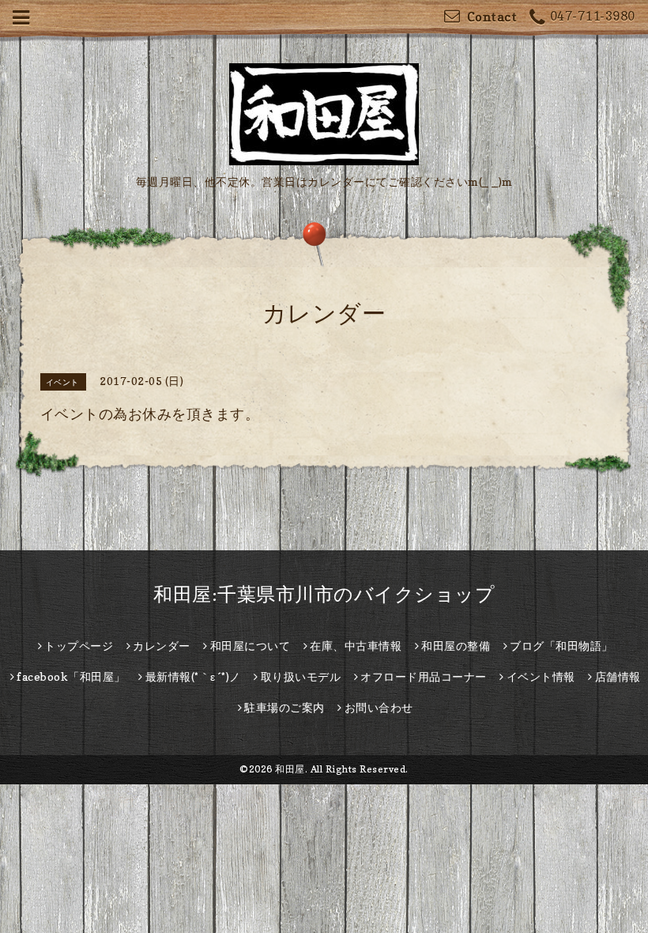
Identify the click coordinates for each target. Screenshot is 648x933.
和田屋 (290, 769)
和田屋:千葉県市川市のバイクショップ (324, 594)
